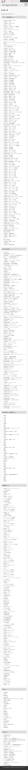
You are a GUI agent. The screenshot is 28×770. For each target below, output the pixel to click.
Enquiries (17, 1)
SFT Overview (12, 1)
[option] (14, 132)
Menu (26, 4)
